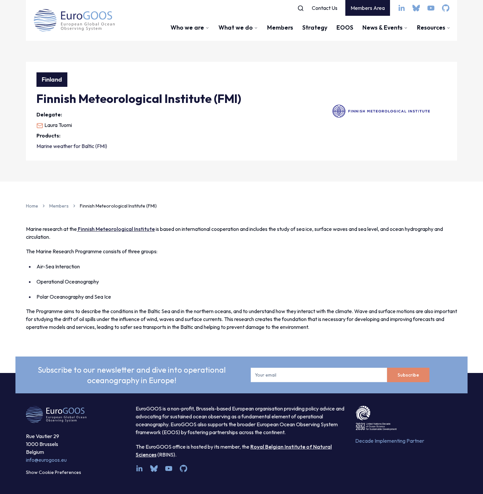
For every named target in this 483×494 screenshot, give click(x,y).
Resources (431, 27)
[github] (445, 8)
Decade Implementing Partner (389, 440)
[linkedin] (401, 8)
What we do (235, 27)
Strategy (314, 27)
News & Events (382, 27)
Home (32, 206)
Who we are (187, 27)
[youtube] (431, 8)
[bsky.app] (416, 8)
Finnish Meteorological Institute (116, 229)
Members (280, 27)
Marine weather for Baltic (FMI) (71, 146)
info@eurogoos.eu (46, 460)
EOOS (344, 27)
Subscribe (408, 375)
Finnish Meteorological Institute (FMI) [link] (118, 206)
